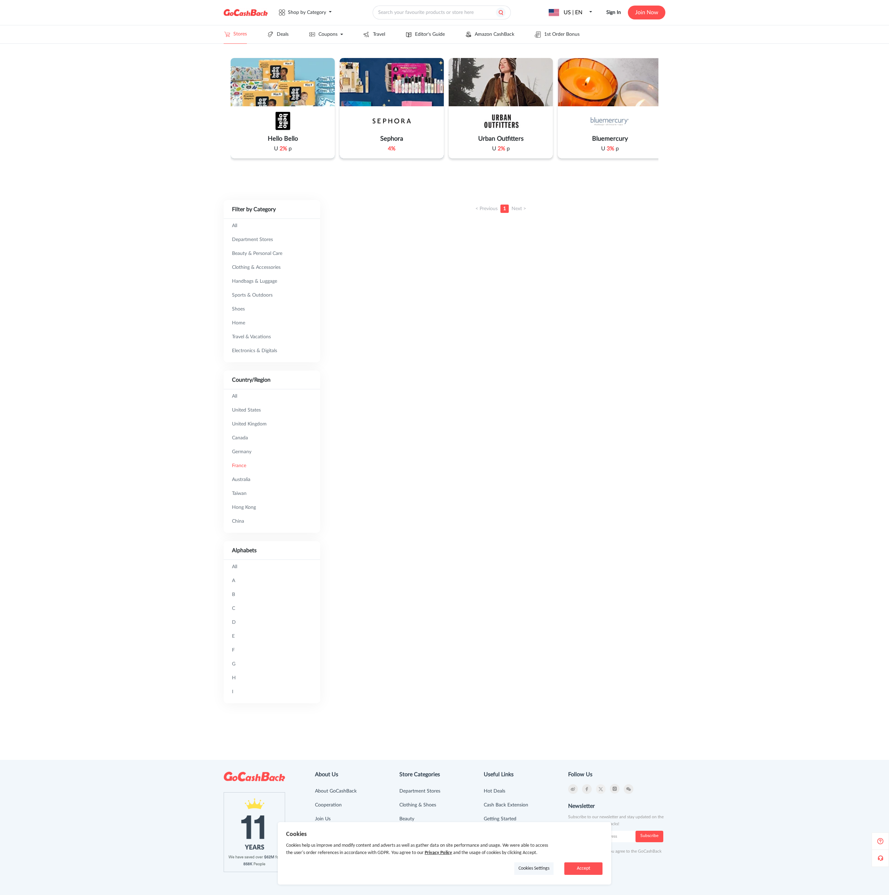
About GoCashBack (336, 791)
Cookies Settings (533, 868)
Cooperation (328, 805)
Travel (379, 34)
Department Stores (419, 791)
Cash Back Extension (506, 805)
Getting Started (500, 819)
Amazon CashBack (494, 34)
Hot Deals (494, 791)
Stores (240, 34)
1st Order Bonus (562, 34)
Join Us (323, 819)
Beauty (406, 819)
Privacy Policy (438, 852)
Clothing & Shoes (417, 805)
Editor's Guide (430, 34)
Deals (283, 34)
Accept (583, 868)
